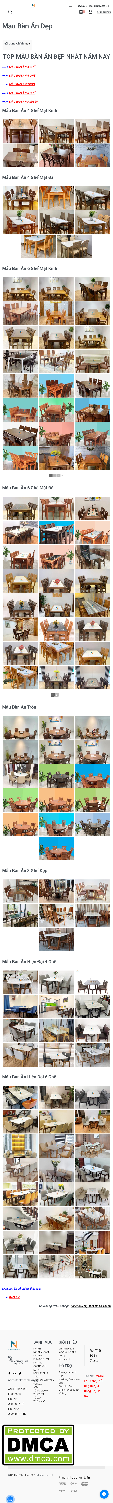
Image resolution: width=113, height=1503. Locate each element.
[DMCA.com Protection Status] (38, 1445)
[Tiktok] (20, 1373)
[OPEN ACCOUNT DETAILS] (90, 12)
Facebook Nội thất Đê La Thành (91, 1306)
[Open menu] (70, 6)
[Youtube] (15, 1373)
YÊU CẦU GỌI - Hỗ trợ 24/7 (18, 1362)
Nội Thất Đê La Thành (95, 1355)
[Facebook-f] (9, 1373)
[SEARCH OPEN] (10, 12)
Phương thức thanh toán (74, 1477)
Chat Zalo (14, 1389)
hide (27, 43)
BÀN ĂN (14, 1297)
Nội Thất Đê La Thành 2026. (23, 1475)
